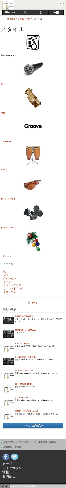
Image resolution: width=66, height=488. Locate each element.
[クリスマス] (33, 241)
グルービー (6, 141)
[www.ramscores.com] (7, 5)
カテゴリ (8, 464)
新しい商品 (9, 309)
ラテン (4, 170)
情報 (5, 472)
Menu (11, 12)
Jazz (3, 112)
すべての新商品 (32, 425)
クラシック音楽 (8, 199)
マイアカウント (13, 468)
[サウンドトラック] (33, 212)
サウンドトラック (9, 227)
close (5, 486)
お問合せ (8, 476)
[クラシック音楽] (33, 184)
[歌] (33, 69)
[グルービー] (33, 126)
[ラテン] (33, 155)
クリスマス (6, 256)
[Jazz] (33, 98)
